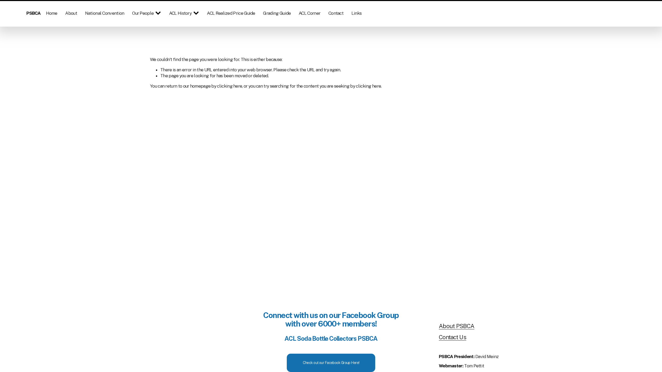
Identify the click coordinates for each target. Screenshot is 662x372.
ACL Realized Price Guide (231, 13)
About (71, 13)
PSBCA (33, 13)
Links (356, 13)
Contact (335, 13)
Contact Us (452, 337)
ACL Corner (309, 13)
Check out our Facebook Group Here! (331, 363)
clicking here (229, 86)
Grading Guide (277, 13)
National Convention (104, 13)
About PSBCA (456, 326)
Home (51, 13)
